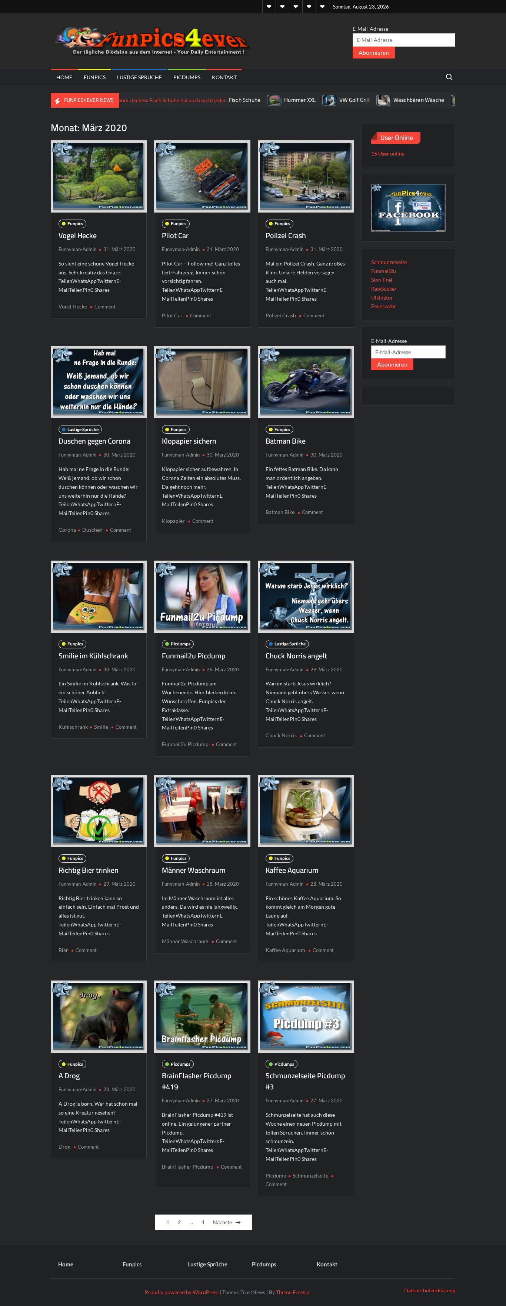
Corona (67, 530)
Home (64, 77)
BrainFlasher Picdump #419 (197, 1081)
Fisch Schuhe (210, 99)
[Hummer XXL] (241, 100)
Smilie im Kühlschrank (93, 655)
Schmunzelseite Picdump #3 (305, 1081)
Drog (64, 1146)
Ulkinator (382, 297)
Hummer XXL (266, 99)
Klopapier (173, 521)
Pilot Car (175, 235)
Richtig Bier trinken (89, 870)
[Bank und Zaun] (425, 100)
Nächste (222, 1222)
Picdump (276, 1175)
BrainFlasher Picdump (187, 1166)
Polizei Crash (286, 235)
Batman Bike (286, 441)
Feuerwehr (383, 306)
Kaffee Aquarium (292, 870)
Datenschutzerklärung (429, 1290)
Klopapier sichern (189, 441)
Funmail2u (383, 271)
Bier (63, 950)
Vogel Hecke (78, 235)
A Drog (69, 1075)
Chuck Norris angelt (296, 655)
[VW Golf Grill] (296, 100)
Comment (105, 307)
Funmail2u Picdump (194, 655)
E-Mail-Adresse (370, 29)
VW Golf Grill (320, 99)
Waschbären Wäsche (384, 99)
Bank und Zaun (452, 99)
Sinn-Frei (381, 280)
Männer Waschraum (194, 870)
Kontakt (224, 77)
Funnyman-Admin (77, 249)
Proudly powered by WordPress (182, 1292)
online (388, 153)
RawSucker (384, 288)
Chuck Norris (281, 735)
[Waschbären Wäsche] (350, 100)
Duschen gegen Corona (94, 441)
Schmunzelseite (310, 1175)
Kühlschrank (73, 727)
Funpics (95, 77)
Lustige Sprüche (139, 77)
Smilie (101, 727)
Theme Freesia (292, 1292)
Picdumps (186, 77)
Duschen (92, 530)
